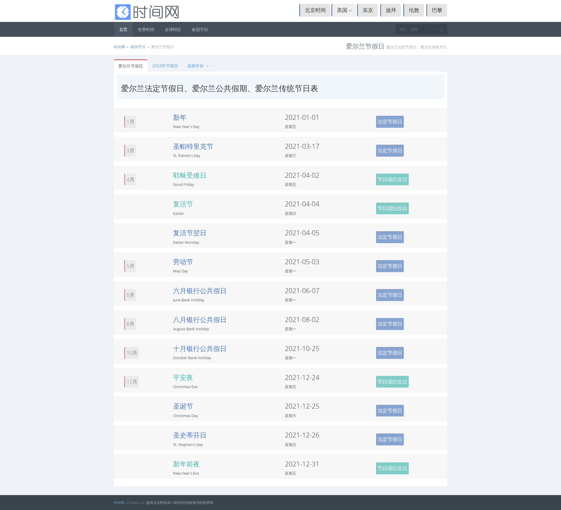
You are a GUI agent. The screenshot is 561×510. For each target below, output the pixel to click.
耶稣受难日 (190, 175)
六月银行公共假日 (200, 290)
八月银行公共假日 (200, 319)
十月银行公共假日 (200, 348)
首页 (123, 29)
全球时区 (173, 29)
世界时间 (146, 29)
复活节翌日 (190, 232)
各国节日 (200, 29)
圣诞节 (183, 406)
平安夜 (183, 377)
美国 (343, 9)
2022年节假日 (165, 65)
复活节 (183, 203)
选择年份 (196, 65)
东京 (368, 9)
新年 (179, 117)
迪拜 (391, 9)
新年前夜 (186, 463)
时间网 (119, 46)
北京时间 (315, 9)
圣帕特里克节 (193, 146)
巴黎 (437, 9)
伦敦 (414, 9)
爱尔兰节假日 (130, 66)
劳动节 (183, 261)
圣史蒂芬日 (190, 435)
